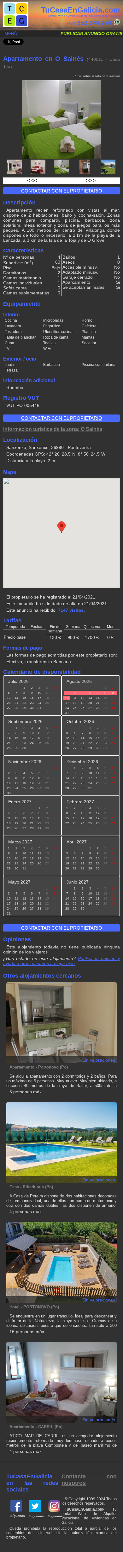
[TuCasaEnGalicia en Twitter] (35, 1510)
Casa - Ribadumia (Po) (31, 1187)
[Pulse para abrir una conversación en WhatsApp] (116, 23)
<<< (32, 180)
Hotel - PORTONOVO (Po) (34, 1307)
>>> (90, 180)
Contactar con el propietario (61, 190)
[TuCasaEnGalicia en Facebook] (16, 1510)
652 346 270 (94, 22)
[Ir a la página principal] (15, 25)
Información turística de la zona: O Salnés (52, 429)
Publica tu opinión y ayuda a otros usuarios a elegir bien (61, 961)
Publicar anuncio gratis (91, 33)
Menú (10, 33)
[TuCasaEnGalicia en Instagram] (54, 1510)
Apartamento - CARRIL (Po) (35, 1426)
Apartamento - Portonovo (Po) (38, 1067)
